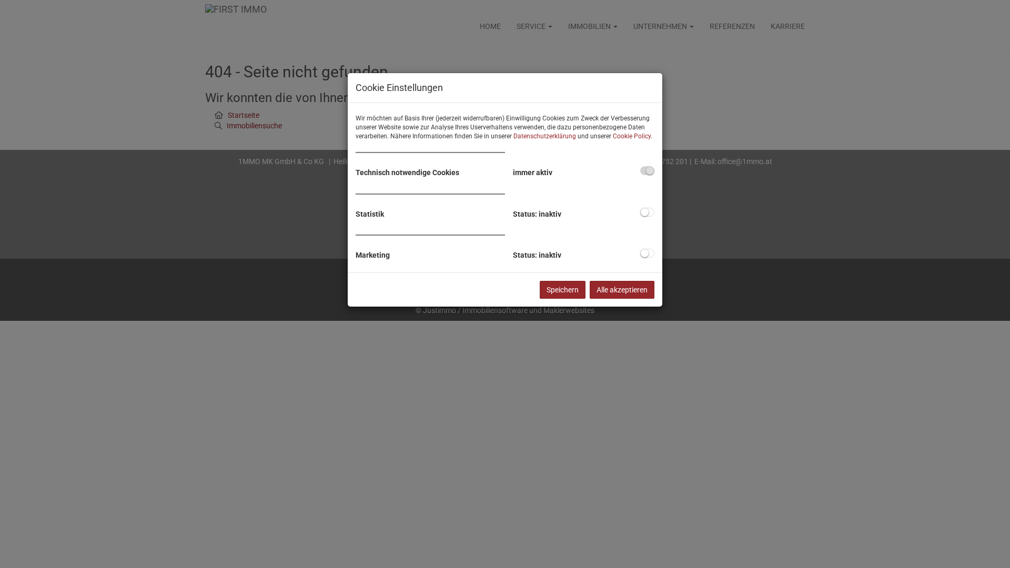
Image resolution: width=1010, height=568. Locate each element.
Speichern (563, 290)
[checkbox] (647, 170)
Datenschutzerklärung (544, 136)
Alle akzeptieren (622, 290)
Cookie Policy (632, 136)
